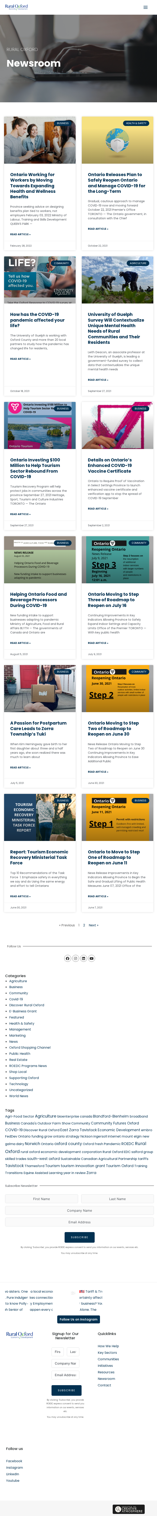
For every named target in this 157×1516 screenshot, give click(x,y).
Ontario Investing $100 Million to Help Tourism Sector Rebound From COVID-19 (35, 468)
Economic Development (119, 1130)
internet (114, 1136)
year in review (74, 1173)
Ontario (47, 1144)
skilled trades (15, 1158)
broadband (139, 1116)
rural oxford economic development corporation (61, 1152)
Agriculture (18, 981)
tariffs (143, 1158)
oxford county (68, 1143)
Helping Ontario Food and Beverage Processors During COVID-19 (38, 599)
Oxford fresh (93, 1144)
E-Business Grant (23, 1011)
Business (16, 987)
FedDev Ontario (18, 1136)
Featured (16, 1017)
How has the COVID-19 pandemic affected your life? (37, 320)
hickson (86, 1136)
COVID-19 (14, 1129)
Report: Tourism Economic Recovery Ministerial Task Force (39, 857)
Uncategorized (21, 1090)
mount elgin (132, 1136)
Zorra (91, 1172)
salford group (142, 1152)
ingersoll (100, 1136)
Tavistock (14, 1165)
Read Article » (20, 234)
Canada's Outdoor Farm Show (46, 1123)
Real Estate (18, 1059)
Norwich (32, 1143)
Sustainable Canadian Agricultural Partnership (99, 1158)
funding (37, 1136)
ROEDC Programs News (28, 1066)
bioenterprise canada (74, 1116)
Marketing (17, 1035)
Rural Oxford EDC (117, 1152)
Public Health (19, 1053)
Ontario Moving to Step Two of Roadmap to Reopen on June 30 (113, 728)
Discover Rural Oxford (26, 1005)
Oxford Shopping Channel (29, 1047)
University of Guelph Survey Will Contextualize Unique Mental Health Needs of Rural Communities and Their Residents (116, 328)
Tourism (52, 1165)
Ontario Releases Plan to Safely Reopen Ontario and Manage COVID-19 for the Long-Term (116, 183)
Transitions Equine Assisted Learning (34, 1173)
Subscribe (79, 1237)
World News (18, 1096)
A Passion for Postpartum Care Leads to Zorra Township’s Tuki (38, 728)
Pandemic (112, 1144)
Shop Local (18, 1071)
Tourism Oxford (119, 1165)
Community (18, 993)
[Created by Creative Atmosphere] (129, 1509)
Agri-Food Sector (19, 1116)
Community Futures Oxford (115, 1123)
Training (140, 1166)
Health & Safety (21, 1023)
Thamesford (34, 1166)
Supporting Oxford (24, 1078)
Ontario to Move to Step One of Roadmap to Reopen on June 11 (114, 857)
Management (20, 1029)
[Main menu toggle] (145, 7)
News (13, 1041)
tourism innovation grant (83, 1165)
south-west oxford (43, 1158)
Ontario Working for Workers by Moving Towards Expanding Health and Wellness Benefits (33, 186)
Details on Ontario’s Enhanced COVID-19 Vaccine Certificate (110, 465)
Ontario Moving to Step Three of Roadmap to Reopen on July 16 (113, 599)
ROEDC (127, 1143)
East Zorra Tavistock (78, 1129)
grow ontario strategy (62, 1136)
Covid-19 (16, 999)
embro (146, 1130)
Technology (18, 1084)
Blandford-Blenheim (111, 1116)
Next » (93, 925)
